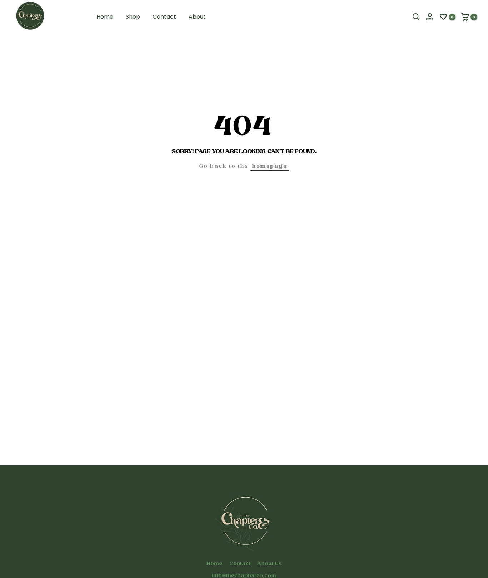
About (197, 17)
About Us (269, 563)
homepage (269, 166)
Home (104, 17)
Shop (133, 17)
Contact (164, 17)
